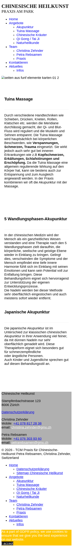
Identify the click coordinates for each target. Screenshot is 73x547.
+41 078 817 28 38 (27, 423)
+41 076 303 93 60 (27, 439)
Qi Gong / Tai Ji (27, 39)
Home (13, 19)
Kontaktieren (18, 62)
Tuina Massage (27, 31)
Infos (20, 70)
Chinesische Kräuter (31, 35)
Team (13, 47)
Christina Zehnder (29, 51)
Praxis (21, 58)
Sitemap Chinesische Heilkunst (39, 473)
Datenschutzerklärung (17, 412)
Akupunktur (25, 27)
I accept (7, 543)
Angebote (16, 23)
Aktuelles (16, 66)
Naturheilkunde (27, 43)
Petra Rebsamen (29, 55)
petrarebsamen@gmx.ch (29, 442)
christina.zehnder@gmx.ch (31, 427)
